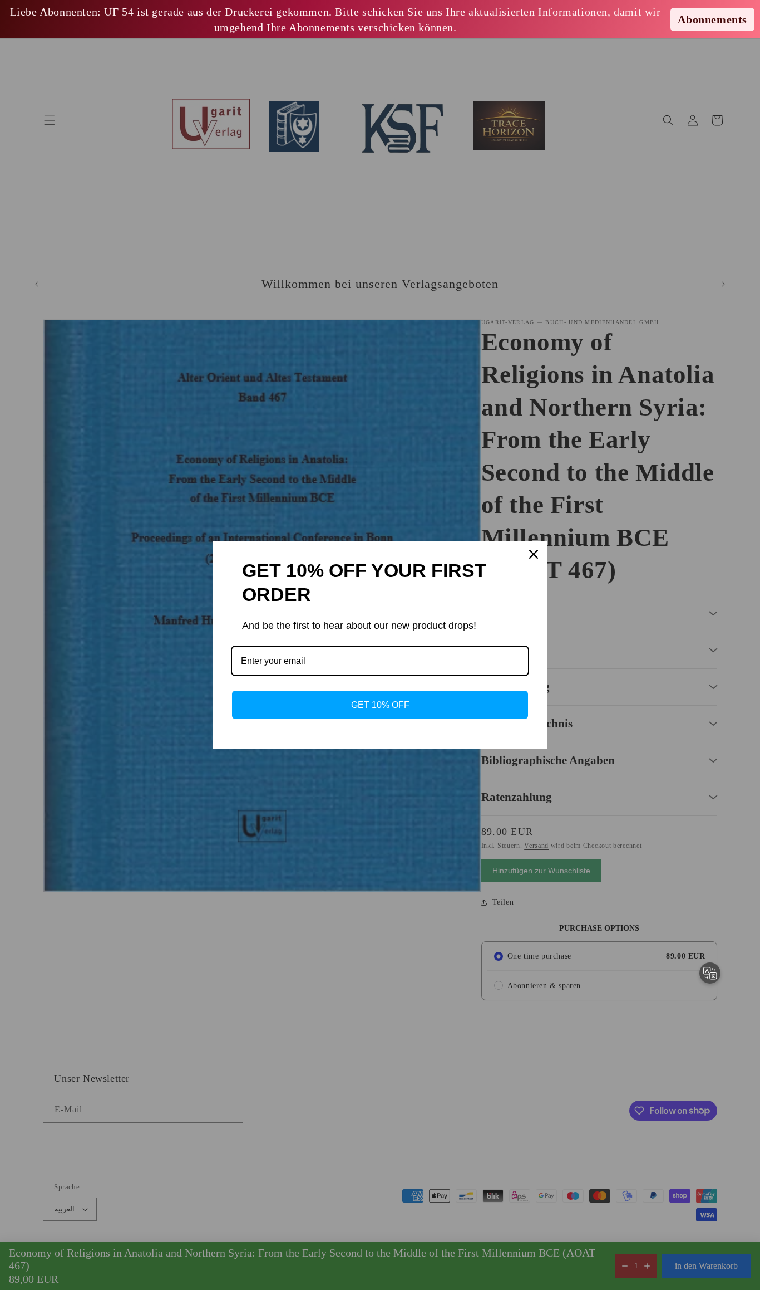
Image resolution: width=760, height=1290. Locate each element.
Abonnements (712, 19)
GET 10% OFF (380, 705)
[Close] (533, 554)
